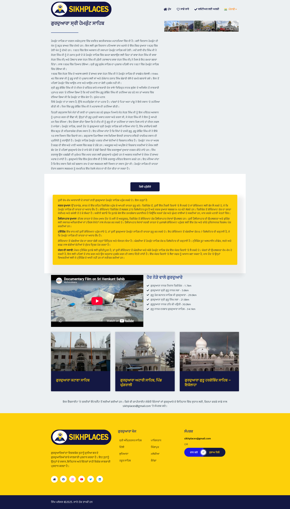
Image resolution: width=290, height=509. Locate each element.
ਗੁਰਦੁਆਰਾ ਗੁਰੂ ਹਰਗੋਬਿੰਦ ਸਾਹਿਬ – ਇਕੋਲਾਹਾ (208, 382)
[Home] (54, 479)
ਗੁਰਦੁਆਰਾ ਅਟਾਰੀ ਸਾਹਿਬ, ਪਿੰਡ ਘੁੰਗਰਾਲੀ (141, 382)
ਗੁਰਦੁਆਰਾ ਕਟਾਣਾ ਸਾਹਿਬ (73, 380)
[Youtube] (81, 479)
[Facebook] (63, 479)
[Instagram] (72, 479)
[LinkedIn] (99, 479)
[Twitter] (90, 479)
